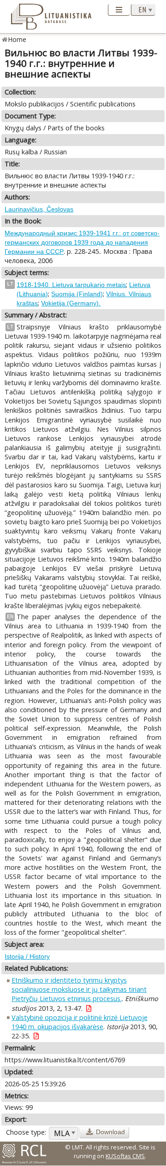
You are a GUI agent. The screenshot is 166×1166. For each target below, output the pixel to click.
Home (17, 39)
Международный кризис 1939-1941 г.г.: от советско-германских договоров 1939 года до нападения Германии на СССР (82, 242)
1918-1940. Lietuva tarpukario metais (71, 284)
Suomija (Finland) (77, 294)
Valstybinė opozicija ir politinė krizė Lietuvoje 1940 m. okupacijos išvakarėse (80, 1022)
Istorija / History (27, 956)
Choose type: (26, 1132)
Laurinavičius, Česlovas (39, 209)
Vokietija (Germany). (71, 303)
